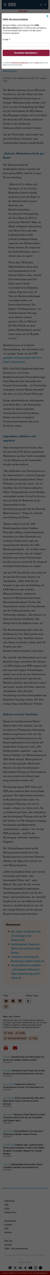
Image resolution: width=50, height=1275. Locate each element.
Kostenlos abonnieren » (26, 53)
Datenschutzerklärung (20, 63)
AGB (37, 63)
